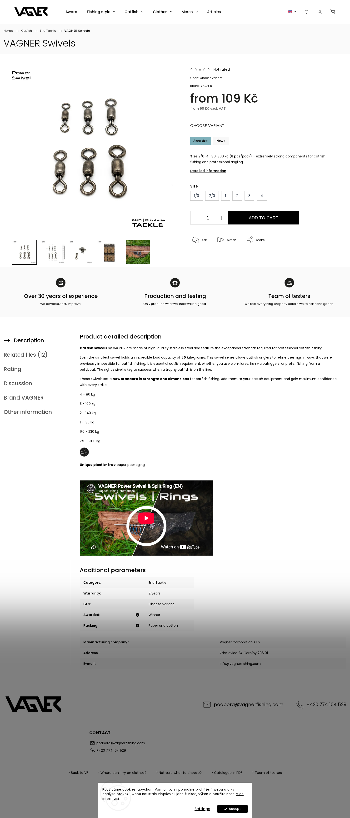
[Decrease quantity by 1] (196, 218)
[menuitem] (71, 12)
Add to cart (263, 217)
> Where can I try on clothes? (122, 772)
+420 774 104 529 (326, 704)
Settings (202, 808)
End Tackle (157, 582)
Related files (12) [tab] (26, 355)
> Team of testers (267, 772)
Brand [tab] (24, 397)
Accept (235, 809)
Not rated (222, 69)
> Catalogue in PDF (226, 772)
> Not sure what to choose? (179, 772)
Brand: (201, 86)
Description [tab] (29, 340)
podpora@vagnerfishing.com (248, 704)
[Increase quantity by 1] (222, 218)
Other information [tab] (28, 412)
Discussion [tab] (18, 383)
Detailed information (208, 170)
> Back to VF (78, 772)
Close (323, 256)
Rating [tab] (12, 369)
